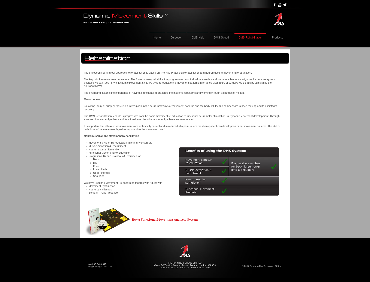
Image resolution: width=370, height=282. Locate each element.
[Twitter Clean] (285, 5)
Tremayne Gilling (272, 266)
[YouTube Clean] (280, 5)
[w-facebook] (275, 5)
